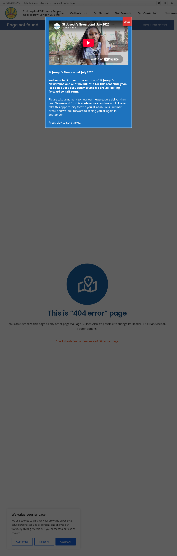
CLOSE (127, 21)
